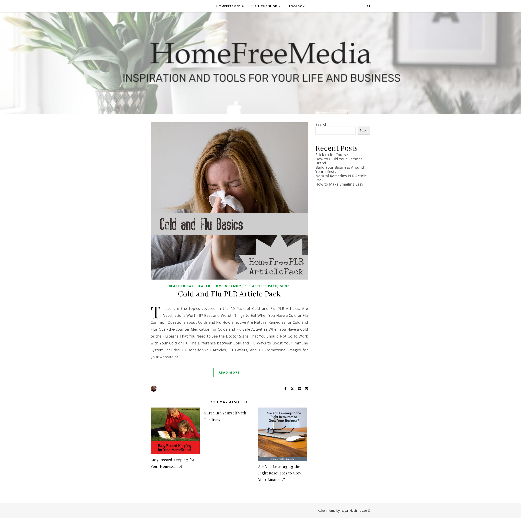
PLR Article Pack (260, 286)
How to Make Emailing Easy (339, 184)
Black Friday (181, 286)
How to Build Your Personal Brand (339, 161)
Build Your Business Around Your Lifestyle (339, 169)
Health (203, 286)
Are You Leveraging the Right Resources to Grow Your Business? (280, 473)
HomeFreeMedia (230, 6)
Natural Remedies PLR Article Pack (341, 178)
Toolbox (296, 6)
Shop (285, 286)
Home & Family (227, 286)
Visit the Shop (264, 6)
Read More (229, 372)
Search (321, 124)
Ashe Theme (327, 510)
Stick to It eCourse (331, 154)
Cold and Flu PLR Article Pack (229, 293)
